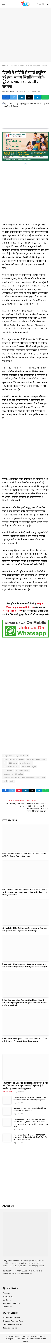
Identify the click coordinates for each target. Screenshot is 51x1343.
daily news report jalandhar (14, 759)
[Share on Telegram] (37, 97)
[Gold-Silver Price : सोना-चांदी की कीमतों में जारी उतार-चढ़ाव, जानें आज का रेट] (6, 1111)
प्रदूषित (12, 781)
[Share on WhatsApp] (45, 97)
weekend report (22, 770)
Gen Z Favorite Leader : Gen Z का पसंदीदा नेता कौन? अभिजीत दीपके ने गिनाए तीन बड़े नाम (24, 855)
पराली (5, 781)
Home (4, 66)
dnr (5, 763)
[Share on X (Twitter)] (13, 97)
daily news (8, 756)
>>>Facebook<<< (12, 610)
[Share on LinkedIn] (21, 97)
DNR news (13, 763)
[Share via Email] (29, 97)
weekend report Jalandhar (13, 774)
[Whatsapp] (22, 1280)
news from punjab (29, 767)
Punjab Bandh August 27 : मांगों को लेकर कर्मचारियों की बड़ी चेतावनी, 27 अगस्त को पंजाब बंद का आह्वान (24, 1039)
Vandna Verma (9, 92)
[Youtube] (14, 1280)
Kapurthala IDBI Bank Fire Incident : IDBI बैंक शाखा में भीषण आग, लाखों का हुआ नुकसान (30, 1098)
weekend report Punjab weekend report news (21, 778)
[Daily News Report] (25, 4)
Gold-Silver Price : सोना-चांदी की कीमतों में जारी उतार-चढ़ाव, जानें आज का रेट (30, 1109)
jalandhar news (25, 763)
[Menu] (3, 3)
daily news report (21, 756)
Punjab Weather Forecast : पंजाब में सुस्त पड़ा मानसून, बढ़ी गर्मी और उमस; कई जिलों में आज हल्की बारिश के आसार (24, 965)
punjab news (8, 770)
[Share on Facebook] (6, 97)
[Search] (47, 3)
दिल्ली (43, 778)
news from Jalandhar (11, 767)
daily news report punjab (36, 759)
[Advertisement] (25, 35)
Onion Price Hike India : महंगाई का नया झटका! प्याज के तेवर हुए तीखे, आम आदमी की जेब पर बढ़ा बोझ (24, 929)
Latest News (13, 66)
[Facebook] (6, 1280)
